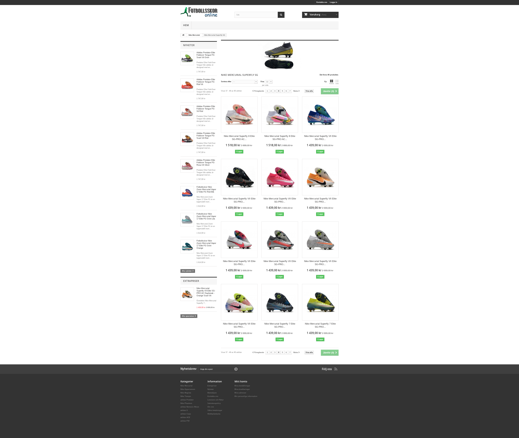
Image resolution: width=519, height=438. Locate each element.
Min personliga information (245, 396)
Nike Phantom (186, 403)
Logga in (333, 2)
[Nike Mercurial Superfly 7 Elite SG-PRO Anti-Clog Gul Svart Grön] (320, 302)
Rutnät (331, 83)
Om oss (210, 407)
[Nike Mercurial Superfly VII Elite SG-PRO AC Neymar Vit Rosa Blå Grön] (239, 302)
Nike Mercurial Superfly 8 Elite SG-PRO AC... (239, 138)
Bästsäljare (212, 393)
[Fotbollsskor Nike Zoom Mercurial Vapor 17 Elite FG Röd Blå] (187, 193)
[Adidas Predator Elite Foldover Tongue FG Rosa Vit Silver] (187, 166)
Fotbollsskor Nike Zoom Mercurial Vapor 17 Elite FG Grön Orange (206, 244)
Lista (337, 83)
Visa (262, 82)
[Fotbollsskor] (205, 12)
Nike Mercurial (186, 386)
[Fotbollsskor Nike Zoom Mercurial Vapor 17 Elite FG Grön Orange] (187, 246)
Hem (186, 25)
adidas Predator (187, 400)
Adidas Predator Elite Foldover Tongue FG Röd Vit (206, 81)
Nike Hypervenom (187, 389)
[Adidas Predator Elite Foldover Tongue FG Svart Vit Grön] (187, 58)
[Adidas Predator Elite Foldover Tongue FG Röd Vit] (187, 85)
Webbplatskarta (213, 414)
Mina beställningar (242, 386)
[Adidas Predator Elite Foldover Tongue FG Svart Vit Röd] (187, 139)
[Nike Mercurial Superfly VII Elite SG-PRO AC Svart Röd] (239, 177)
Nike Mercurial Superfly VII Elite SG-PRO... (320, 138)
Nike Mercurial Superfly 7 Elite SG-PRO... (279, 325)
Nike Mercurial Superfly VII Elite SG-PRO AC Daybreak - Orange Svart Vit (206, 292)
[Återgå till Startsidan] (183, 35)
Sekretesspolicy (214, 403)
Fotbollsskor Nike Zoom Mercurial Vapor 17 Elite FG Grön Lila (206, 216)
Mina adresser (240, 393)
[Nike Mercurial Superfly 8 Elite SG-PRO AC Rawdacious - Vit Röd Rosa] (239, 114)
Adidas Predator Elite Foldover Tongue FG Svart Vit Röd (206, 135)
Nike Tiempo (185, 396)
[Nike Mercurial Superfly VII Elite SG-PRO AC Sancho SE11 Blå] (320, 114)
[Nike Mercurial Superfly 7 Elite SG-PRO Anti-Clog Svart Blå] (280, 302)
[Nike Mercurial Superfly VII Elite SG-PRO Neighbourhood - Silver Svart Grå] (280, 240)
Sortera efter (226, 82)
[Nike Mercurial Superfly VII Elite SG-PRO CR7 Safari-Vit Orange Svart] (320, 240)
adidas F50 (184, 421)
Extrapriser (191, 280)
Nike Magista (185, 393)
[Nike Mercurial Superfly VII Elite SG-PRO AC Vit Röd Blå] (239, 240)
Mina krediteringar (242, 389)
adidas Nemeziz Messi (189, 407)
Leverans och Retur (215, 400)
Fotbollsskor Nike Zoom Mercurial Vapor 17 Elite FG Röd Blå (206, 189)
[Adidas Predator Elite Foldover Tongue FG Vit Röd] (187, 112)
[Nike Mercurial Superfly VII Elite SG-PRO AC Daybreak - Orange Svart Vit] (320, 177)
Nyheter (188, 45)
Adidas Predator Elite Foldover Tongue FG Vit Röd (206, 108)
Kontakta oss (321, 2)
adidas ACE (185, 417)
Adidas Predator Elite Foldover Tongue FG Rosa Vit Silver (206, 162)
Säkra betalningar (214, 410)
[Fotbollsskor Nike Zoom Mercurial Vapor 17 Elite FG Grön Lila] (187, 219)
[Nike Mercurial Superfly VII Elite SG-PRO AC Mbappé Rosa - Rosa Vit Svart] (280, 177)
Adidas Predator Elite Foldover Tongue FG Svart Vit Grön (206, 54)
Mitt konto (240, 381)
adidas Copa (185, 414)
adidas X (184, 410)
